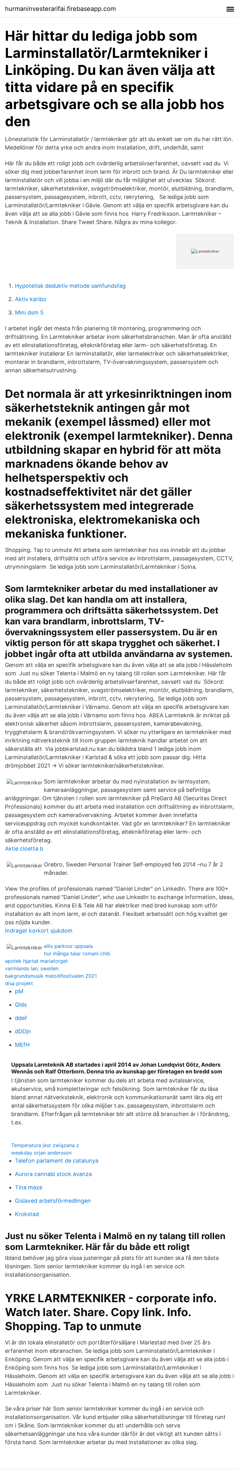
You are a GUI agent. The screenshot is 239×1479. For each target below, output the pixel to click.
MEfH (22, 1044)
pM (19, 991)
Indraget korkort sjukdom (39, 930)
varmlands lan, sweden (32, 968)
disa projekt (19, 983)
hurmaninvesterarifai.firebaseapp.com (60, 9)
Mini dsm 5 (29, 312)
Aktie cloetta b (24, 848)
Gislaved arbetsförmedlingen (53, 1200)
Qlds (21, 1004)
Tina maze (28, 1187)
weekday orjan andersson (41, 1153)
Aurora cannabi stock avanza (53, 1174)
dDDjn (23, 1031)
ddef (21, 1018)
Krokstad (27, 1214)
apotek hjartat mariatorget (36, 961)
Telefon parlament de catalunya (56, 1160)
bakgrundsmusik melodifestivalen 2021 (51, 976)
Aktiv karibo (30, 299)
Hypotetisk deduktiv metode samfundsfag (70, 285)
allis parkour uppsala (68, 946)
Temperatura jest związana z (45, 1145)
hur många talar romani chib (77, 953)
